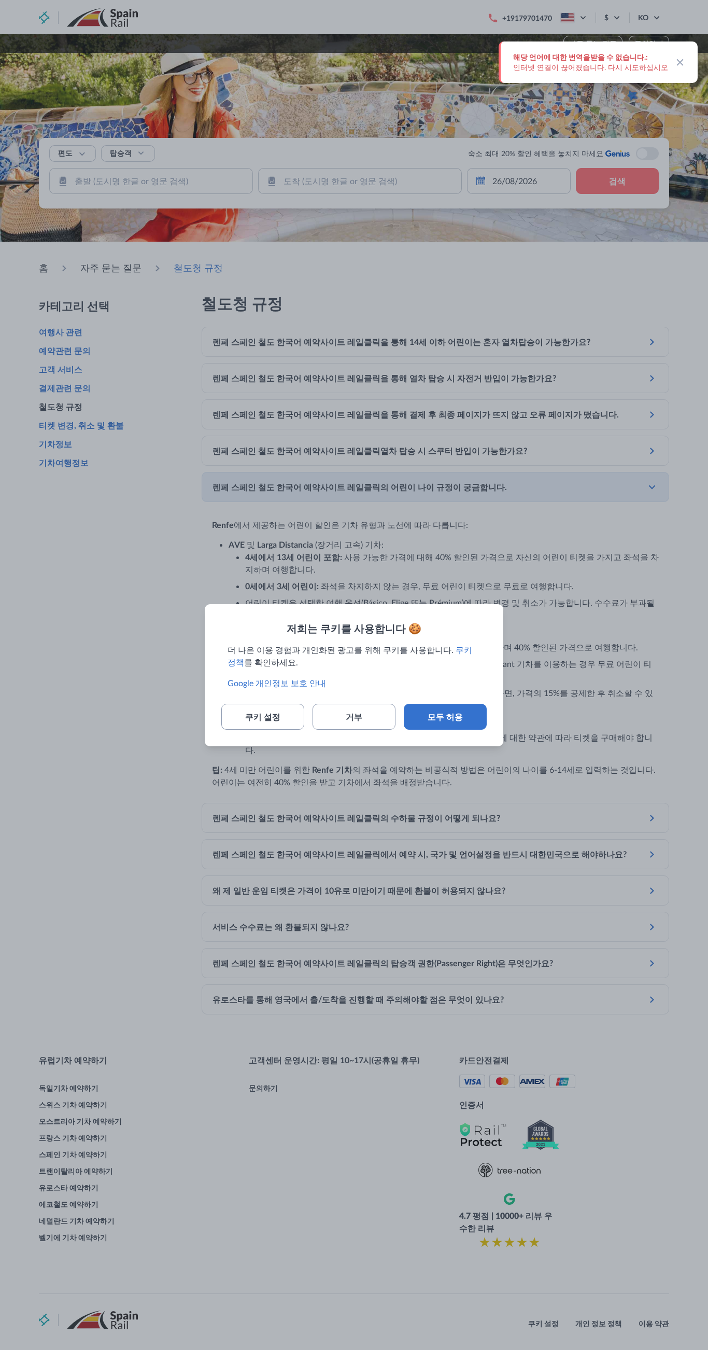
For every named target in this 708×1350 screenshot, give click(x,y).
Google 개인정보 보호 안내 (277, 683)
